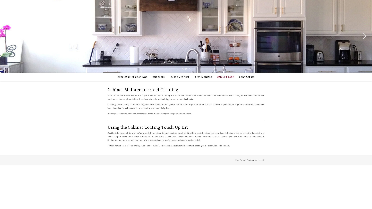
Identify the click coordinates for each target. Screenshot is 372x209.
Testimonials (203, 76)
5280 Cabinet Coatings (132, 76)
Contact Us (246, 76)
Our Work (158, 76)
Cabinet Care (225, 76)
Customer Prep (180, 76)
